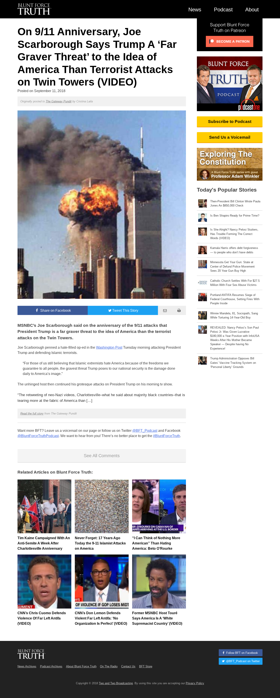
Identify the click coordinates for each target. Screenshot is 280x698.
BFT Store (145, 666)
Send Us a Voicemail (229, 137)
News (194, 9)
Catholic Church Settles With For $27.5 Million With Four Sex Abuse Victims (235, 283)
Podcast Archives (51, 666)
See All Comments (102, 455)
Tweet (125, 310)
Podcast (223, 9)
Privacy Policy (195, 683)
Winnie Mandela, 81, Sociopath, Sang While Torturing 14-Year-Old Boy (234, 315)
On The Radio (108, 666)
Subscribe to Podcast (229, 121)
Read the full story (32, 413)
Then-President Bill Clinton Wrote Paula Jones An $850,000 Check (235, 203)
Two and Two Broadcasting (116, 683)
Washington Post (109, 347)
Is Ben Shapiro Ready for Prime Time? (234, 215)
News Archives (27, 666)
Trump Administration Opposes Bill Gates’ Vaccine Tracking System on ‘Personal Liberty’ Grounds (233, 362)
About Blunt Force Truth (81, 666)
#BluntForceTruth (166, 436)
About (252, 9)
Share (55, 310)
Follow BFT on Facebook (241, 652)
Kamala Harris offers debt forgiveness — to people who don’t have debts (234, 250)
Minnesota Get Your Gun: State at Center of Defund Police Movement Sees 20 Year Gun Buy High (232, 266)
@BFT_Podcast (144, 430)
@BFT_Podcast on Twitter (242, 661)
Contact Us (128, 666)
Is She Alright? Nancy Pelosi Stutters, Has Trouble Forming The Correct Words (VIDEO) (234, 234)
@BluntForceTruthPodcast (38, 436)
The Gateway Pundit (59, 101)
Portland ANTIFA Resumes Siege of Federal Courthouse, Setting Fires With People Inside (234, 299)
